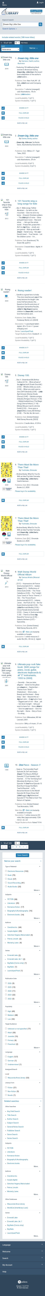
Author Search (12, 1119)
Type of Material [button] (10, 866)
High (9, 1011)
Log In (41, 2)
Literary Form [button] (9, 1083)
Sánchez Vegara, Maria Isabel (18, 935)
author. (30, 138)
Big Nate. (10, 967)
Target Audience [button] (11, 1024)
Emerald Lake (12, 955)
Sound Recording (14, 883)
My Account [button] (7, 1265)
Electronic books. (13, 915)
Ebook (10, 879)
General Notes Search (15, 1127)
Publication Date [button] (11, 978)
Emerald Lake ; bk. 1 (14, 959)
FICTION (10, 899)
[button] (33, 48)
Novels (10, 1095)
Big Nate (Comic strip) (15, 963)
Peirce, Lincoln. (13, 939)
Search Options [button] (9, 29)
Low (9, 1019)
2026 (10, 983)
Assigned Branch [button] (11, 1069)
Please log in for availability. (25, 491)
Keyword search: (8, 20)
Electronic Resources (16, 871)
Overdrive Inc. (12, 927)
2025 (10, 987)
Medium (11, 1015)
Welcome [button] (6, 1251)
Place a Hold (24, 118)
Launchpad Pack (13, 971)
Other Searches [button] (10, 1106)
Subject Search (13, 1123)
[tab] (33, 48)
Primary (11, 1040)
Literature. (11, 903)
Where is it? (23, 108)
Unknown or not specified (17, 1029)
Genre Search (12, 1134)
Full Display (24, 113)
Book (10, 875)
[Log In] (37, 2)
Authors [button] (8, 922)
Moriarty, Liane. (13, 943)
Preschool (12, 1044)
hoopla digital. (12, 931)
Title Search (11, 1115)
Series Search (12, 1138)
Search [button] (5, 1258)
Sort (3, 46)
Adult (10, 1033)
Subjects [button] (8, 894)
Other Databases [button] (11, 1199)
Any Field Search (13, 1111)
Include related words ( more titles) (18, 37)
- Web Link (28, 632)
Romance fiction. (13, 907)
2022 (10, 999)
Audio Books (13, 887)
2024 (10, 991)
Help (4, 1272)
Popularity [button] (8, 1006)
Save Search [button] (22, 855)
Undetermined (13, 1064)
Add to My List (22, 123)
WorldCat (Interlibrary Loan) (17, 1208)
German (11, 1061)
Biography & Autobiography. (17, 911)
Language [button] (8, 1052)
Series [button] (7, 950)
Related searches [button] (11, 1101)
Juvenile (11, 1036)
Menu (4, 5)
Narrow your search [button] (12, 861)
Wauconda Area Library (17, 1078)
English (10, 1057)
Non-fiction (12, 1091)
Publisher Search (13, 1131)
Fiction (10, 1088)
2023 (10, 995)
